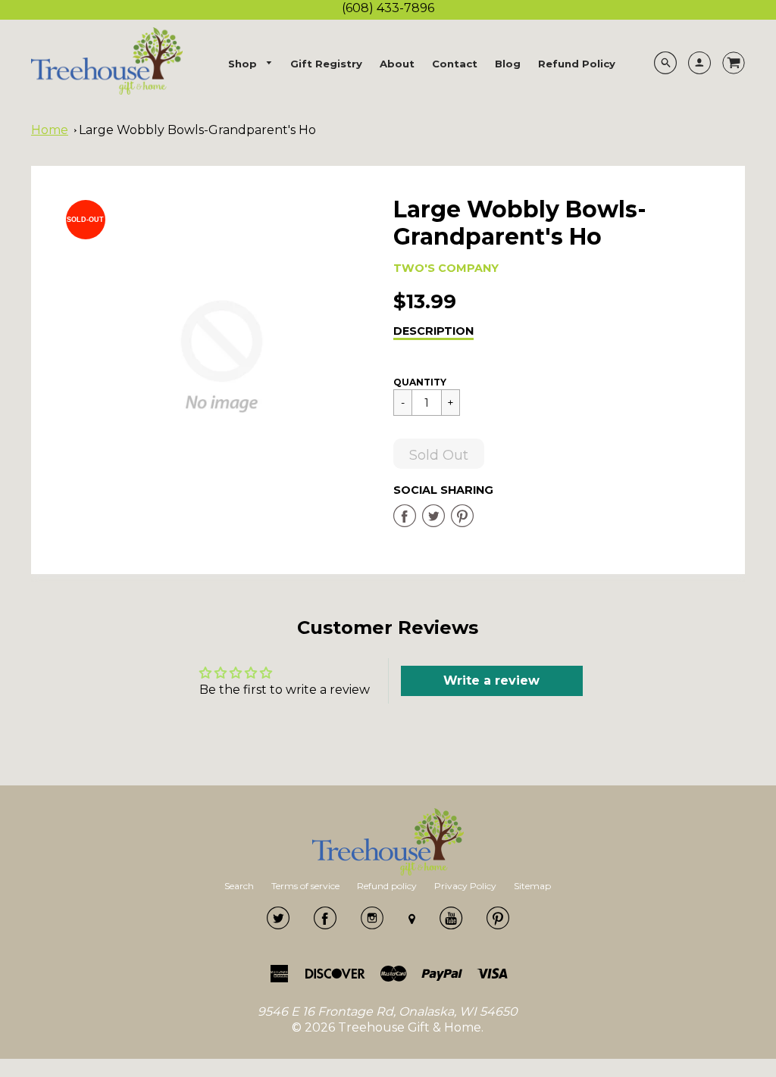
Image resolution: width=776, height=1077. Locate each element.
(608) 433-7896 (388, 8)
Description (433, 331)
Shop (244, 64)
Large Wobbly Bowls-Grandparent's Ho (197, 130)
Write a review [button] (491, 680)
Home (49, 130)
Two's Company (446, 268)
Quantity (419, 382)
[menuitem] (251, 64)
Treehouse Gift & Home (409, 1027)
